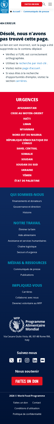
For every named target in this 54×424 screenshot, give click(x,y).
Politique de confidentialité (27, 414)
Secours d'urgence (27, 252)
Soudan (27, 159)
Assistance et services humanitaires (27, 240)
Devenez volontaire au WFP (27, 303)
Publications (27, 274)
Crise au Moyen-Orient (27, 113)
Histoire (27, 212)
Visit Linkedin (35, 360)
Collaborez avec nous (27, 297)
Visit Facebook (19, 360)
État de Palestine (27, 180)
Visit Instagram (27, 360)
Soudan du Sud (27, 164)
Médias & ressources (27, 262)
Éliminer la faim (27, 229)
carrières (21, 81)
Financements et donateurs (27, 201)
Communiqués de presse (36, 11)
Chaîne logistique (27, 246)
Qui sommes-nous (27, 194)
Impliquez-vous (27, 285)
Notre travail (27, 223)
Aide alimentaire (27, 235)
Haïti (27, 118)
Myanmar (27, 129)
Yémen (27, 175)
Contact (36, 402)
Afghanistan (27, 108)
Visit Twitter (11, 360)
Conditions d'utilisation (27, 408)
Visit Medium (42, 360)
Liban (27, 124)
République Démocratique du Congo (27, 141)
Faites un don (32, 4)
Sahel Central (27, 148)
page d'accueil (31, 68)
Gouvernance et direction (27, 206)
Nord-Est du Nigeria (27, 134)
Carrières (27, 291)
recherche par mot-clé (33, 63)
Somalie (27, 154)
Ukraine (27, 170)
